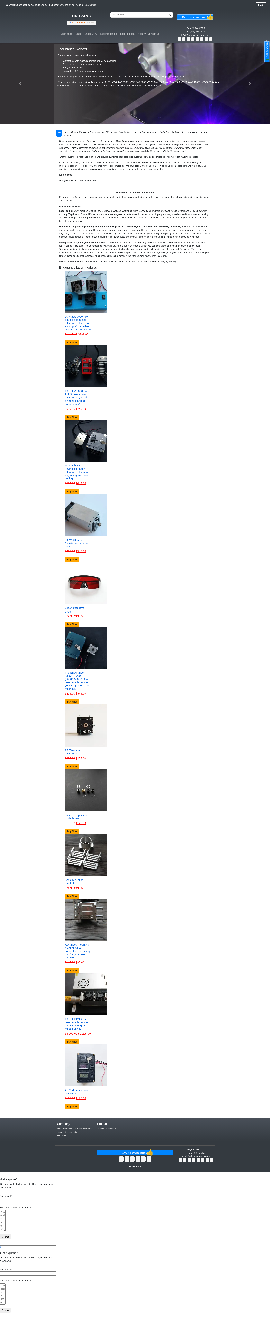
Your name (5, 1187)
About (141, 33)
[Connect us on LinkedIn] (138, 1159)
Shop (79, 33)
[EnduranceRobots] (81, 19)
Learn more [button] (90, 5)
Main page (66, 33)
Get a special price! (197, 17)
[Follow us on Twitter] (121, 1159)
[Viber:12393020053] (197, 39)
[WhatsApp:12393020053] (179, 39)
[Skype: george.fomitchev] (188, 39)
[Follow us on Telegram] (149, 1159)
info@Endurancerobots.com (195, 35)
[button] (20, 83)
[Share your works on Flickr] (143, 1159)
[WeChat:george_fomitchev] (206, 39)
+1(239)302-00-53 (196, 28)
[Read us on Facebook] (132, 1159)
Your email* (6, 1196)
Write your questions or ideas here (17, 1207)
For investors (63, 1135)
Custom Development (106, 1129)
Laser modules (108, 33)
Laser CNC (91, 33)
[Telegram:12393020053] (202, 39)
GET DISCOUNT (267, 50)
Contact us (153, 33)
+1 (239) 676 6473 (196, 31)
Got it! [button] (261, 5)
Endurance (132, 1166)
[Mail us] (211, 39)
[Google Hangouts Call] (184, 39)
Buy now (72, 342)
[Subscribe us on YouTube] (127, 1159)
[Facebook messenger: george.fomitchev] (193, 39)
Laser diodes (127, 33)
